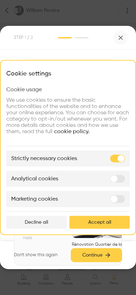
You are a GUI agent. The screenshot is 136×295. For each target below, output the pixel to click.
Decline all (36, 222)
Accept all (99, 222)
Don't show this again (36, 255)
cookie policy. (72, 132)
